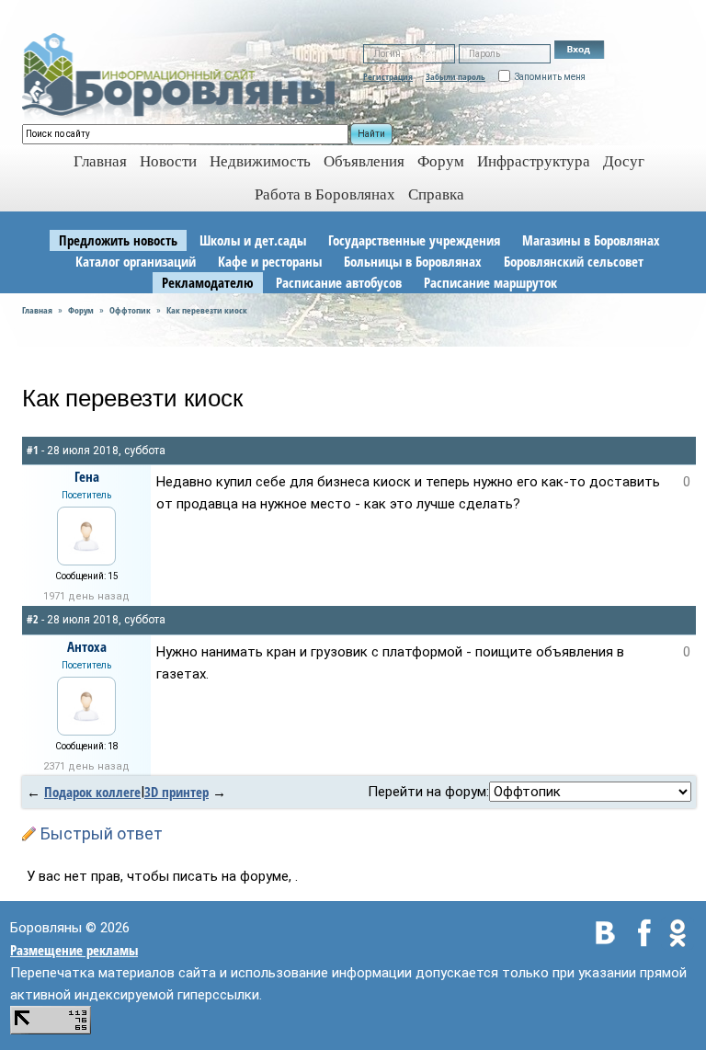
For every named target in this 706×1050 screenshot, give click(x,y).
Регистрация (388, 76)
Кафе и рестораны (270, 261)
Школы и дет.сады (252, 240)
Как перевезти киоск (206, 309)
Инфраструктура (533, 161)
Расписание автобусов (339, 282)
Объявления (364, 161)
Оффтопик (130, 309)
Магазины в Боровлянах (591, 240)
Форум (440, 161)
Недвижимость (260, 161)
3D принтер (176, 791)
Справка (436, 194)
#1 (33, 450)
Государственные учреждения (414, 240)
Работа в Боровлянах (325, 194)
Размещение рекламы (74, 950)
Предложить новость (118, 240)
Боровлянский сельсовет (573, 261)
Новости (168, 161)
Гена (86, 476)
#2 (33, 619)
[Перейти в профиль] (86, 534)
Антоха (87, 646)
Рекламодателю (208, 282)
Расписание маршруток (490, 282)
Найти (371, 134)
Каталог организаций (135, 261)
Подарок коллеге (92, 791)
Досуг (623, 161)
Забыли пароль (455, 76)
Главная (37, 309)
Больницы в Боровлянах (413, 261)
